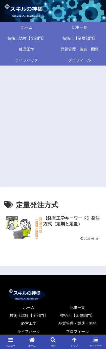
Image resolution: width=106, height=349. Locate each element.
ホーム (29, 307)
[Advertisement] (53, 125)
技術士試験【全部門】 (29, 315)
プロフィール (77, 331)
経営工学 (28, 323)
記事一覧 (77, 307)
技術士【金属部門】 (77, 315)
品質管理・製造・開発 (77, 323)
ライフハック (28, 331)
